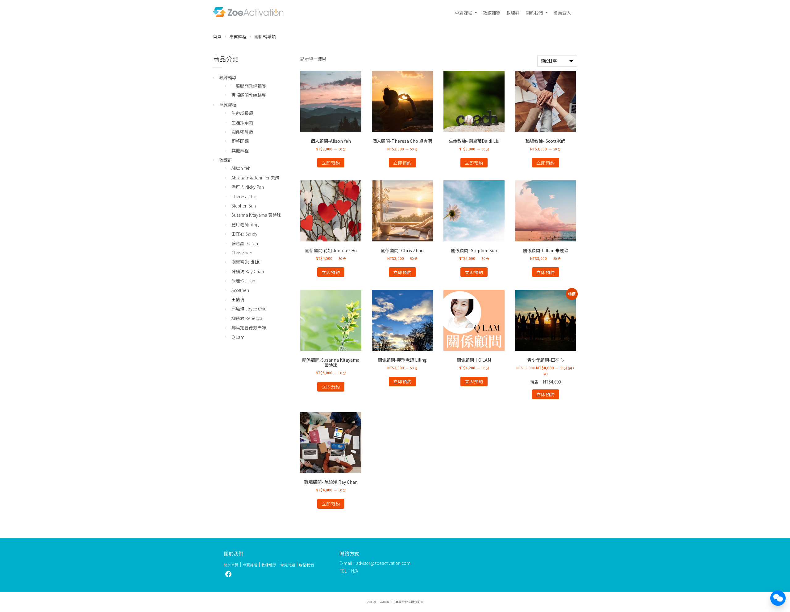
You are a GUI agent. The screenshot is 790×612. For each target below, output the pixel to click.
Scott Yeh (240, 290)
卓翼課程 (463, 13)
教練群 (512, 13)
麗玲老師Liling (245, 224)
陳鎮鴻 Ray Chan (247, 271)
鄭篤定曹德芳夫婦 (248, 327)
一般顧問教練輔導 (248, 86)
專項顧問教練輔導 (248, 95)
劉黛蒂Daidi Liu (245, 262)
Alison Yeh (241, 168)
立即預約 (331, 163)
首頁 (217, 36)
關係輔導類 (242, 132)
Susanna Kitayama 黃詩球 (256, 215)
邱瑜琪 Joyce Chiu (249, 309)
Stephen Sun (243, 206)
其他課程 (240, 150)
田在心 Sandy (244, 234)
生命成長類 (242, 113)
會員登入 (562, 13)
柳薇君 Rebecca (246, 318)
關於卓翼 (231, 564)
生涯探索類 (242, 122)
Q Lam (237, 337)
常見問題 (287, 564)
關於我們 (534, 13)
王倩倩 (237, 299)
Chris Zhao (241, 252)
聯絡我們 (306, 564)
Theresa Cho (243, 196)
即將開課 (240, 141)
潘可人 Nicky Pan (247, 187)
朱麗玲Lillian (243, 280)
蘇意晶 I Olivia (244, 243)
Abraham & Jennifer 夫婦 (255, 178)
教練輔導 (491, 13)
